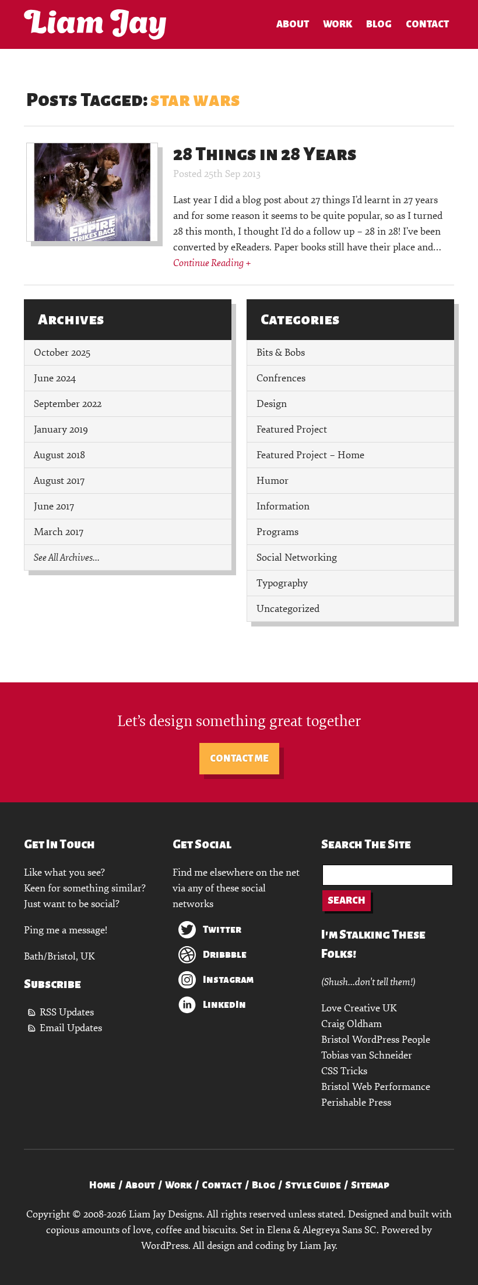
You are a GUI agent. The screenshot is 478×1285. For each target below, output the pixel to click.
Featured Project (291, 429)
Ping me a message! (65, 930)
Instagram (228, 980)
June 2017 (54, 506)
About (292, 24)
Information (283, 506)
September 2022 (67, 404)
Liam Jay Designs (95, 24)
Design (271, 404)
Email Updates (71, 1028)
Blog (379, 24)
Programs (277, 532)
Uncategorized (287, 609)
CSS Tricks (344, 1071)
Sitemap (370, 1185)
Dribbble (225, 955)
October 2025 (62, 352)
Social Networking (296, 557)
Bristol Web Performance (375, 1087)
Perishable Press (356, 1102)
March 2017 (58, 532)
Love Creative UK (358, 1008)
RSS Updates (67, 1012)
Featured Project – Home (310, 455)
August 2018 (59, 455)
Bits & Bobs (280, 352)
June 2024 (55, 378)
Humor (272, 481)
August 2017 (59, 481)
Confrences (280, 378)
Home (102, 1185)
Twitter (222, 930)
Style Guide (313, 1185)
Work (337, 24)
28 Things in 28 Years (265, 154)
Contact (427, 24)
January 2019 (61, 429)
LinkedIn (224, 1005)
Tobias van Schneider (366, 1055)
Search (346, 900)
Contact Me (239, 758)
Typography (282, 583)
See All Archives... (67, 557)
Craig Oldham (351, 1024)
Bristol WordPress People (375, 1039)
